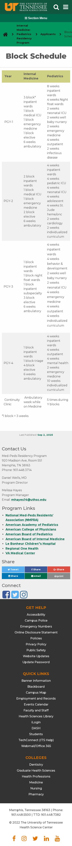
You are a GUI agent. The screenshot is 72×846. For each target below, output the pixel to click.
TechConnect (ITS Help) (36, 740)
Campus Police (36, 620)
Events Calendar (36, 704)
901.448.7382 (51, 814)
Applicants (48, 34)
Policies (36, 638)
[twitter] (35, 839)
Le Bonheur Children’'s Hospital (31, 543)
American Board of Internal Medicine (35, 539)
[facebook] (14, 839)
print (59, 576)
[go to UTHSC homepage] (4, 34)
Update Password (36, 662)
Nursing (36, 788)
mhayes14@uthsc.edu (28, 499)
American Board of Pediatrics (29, 534)
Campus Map (36, 692)
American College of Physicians (31, 529)
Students (36, 734)
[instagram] (24, 839)
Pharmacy (36, 794)
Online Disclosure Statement (36, 632)
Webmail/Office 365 (36, 746)
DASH (36, 728)
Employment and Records (36, 698)
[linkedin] (46, 839)
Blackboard (36, 686)
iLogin (36, 722)
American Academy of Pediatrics (32, 524)
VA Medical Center (20, 553)
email (37, 576)
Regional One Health (22, 548)
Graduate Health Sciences (36, 770)
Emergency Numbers (36, 626)
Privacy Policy (36, 644)
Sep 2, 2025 (45, 434)
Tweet (17, 570)
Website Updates (36, 656)
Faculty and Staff (36, 710)
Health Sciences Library (36, 716)
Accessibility (36, 614)
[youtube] (57, 839)
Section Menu (37, 18)
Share (40, 570)
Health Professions (36, 776)
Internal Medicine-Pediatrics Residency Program (24, 34)
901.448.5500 (21, 814)
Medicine (36, 782)
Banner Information (36, 680)
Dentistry (36, 764)
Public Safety (36, 650)
